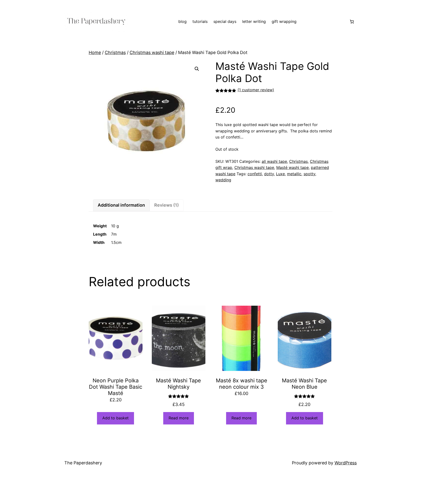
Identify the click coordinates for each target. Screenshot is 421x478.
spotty (309, 173)
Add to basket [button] (115, 417)
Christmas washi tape (152, 52)
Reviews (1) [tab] (166, 205)
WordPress (346, 462)
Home (95, 52)
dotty (269, 173)
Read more (179, 417)
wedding (223, 179)
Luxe (280, 173)
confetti (255, 173)
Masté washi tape (292, 167)
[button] (196, 68)
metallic (294, 173)
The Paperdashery (83, 462)
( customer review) (256, 89)
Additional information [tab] (121, 205)
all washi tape (274, 161)
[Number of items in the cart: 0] (352, 22)
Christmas (115, 52)
